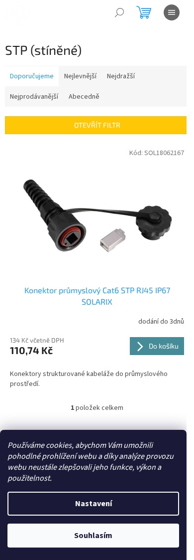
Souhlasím (93, 535)
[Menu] (172, 12)
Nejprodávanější (34, 97)
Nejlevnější (80, 76)
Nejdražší (121, 76)
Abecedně (84, 97)
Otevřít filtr (97, 125)
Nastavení (93, 503)
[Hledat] (119, 12)
